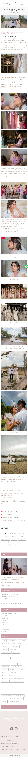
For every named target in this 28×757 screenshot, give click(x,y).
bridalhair (13, 533)
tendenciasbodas (19, 695)
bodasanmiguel (22, 640)
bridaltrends (15, 536)
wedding (4, 701)
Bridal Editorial (4, 618)
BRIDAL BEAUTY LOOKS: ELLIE (9, 596)
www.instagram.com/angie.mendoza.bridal (13, 520)
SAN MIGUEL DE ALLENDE (7, 550)
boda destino (11, 640)
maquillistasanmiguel (17, 681)
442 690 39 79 (11, 740)
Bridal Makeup (4, 33)
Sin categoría (4, 631)
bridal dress (15, 646)
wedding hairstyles (14, 701)
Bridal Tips (3, 625)
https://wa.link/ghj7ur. (8, 497)
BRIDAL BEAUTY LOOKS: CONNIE (10, 594)
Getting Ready (5, 666)
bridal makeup (5, 658)
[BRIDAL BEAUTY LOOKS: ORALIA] (14, 21)
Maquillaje (4, 542)
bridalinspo (21, 533)
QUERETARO (15, 689)
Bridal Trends (4, 627)
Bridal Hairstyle (6, 652)
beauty (3, 640)
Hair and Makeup (16, 666)
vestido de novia (18, 698)
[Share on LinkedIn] (7, 528)
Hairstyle (4, 669)
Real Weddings (11, 33)
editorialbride (5, 539)
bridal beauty (5, 646)
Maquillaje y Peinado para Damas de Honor (13, 678)
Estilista (14, 539)
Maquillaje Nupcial (15, 542)
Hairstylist (22, 539)
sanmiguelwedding (7, 695)
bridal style (15, 658)
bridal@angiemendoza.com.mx (9, 493)
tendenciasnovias (6, 698)
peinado (16, 684)
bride (22, 536)
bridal (19, 643)
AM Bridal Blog (16, 32)
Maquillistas (5, 681)
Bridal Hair (22, 32)
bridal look (5, 655)
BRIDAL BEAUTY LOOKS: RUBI (9, 601)
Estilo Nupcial (12, 663)
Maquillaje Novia (15, 672)
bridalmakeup (5, 536)
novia (9, 684)
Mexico (3, 684)
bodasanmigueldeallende (8, 643)
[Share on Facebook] (2, 528)
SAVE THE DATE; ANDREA (8, 598)
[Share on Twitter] (5, 528)
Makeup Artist (21, 669)
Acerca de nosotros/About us (8, 613)
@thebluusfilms (17, 51)
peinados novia (6, 689)
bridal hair (13, 649)
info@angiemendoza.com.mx (9, 743)
